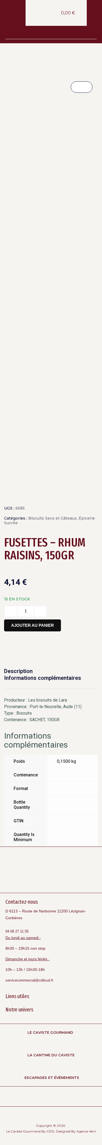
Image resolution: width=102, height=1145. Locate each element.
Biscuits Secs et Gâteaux (52, 518)
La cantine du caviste (51, 1055)
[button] (94, 15)
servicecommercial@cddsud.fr (29, 980)
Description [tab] (18, 671)
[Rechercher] (91, 34)
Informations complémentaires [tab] (42, 678)
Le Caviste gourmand (50, 1032)
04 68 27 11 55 (17, 931)
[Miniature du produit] (81, 87)
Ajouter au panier (32, 625)
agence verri (86, 1131)
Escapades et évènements (51, 1077)
